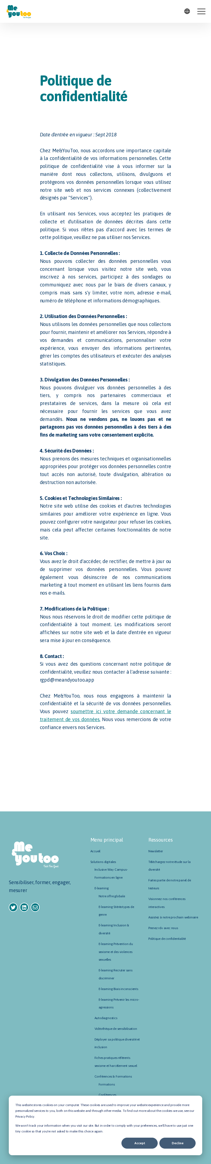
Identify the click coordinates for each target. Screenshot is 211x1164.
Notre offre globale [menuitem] (112, 896)
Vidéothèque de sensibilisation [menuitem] (116, 1029)
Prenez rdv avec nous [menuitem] (163, 928)
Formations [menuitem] (107, 1084)
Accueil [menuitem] (95, 851)
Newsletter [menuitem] (155, 851)
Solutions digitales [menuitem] (103, 862)
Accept (139, 1143)
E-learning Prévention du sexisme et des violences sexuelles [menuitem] (116, 952)
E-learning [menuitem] (102, 888)
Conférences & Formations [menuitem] (113, 1076)
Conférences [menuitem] (107, 1095)
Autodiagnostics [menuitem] (106, 1018)
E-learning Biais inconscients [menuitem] (118, 989)
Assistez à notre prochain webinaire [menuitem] (173, 917)
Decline (178, 1143)
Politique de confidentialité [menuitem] (167, 939)
